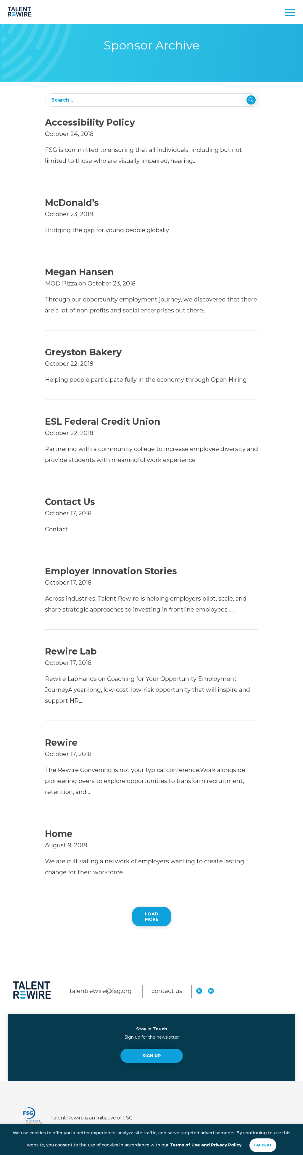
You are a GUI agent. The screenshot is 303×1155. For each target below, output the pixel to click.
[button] (288, 14)
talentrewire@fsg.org (101, 990)
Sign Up (152, 1055)
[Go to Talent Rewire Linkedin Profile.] (211, 991)
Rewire (61, 742)
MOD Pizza (61, 283)
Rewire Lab (71, 651)
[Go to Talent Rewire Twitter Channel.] (199, 991)
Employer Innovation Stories (111, 571)
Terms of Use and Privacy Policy (205, 1145)
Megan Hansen (79, 272)
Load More (151, 916)
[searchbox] (151, 100)
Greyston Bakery (83, 352)
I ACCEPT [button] (263, 1145)
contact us (167, 990)
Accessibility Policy (90, 122)
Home (58, 833)
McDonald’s (72, 202)
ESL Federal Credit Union (102, 421)
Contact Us (70, 501)
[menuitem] (199, 990)
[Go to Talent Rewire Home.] (19, 12)
